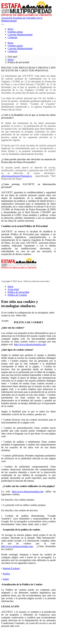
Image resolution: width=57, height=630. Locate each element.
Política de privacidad (18, 292)
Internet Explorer (11, 568)
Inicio (10, 29)
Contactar (12, 37)
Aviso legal (13, 289)
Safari (6, 579)
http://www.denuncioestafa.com (30, 344)
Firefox (6, 573)
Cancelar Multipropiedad (20, 34)
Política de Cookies (17, 295)
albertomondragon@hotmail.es (16, 176)
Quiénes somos (15, 31)
